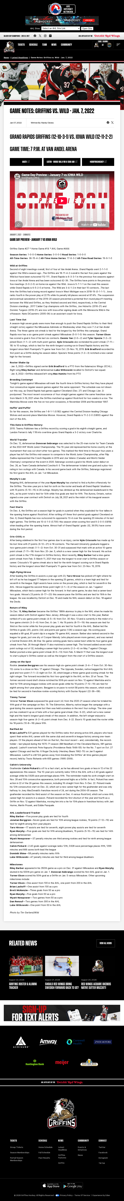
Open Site (87, 28)
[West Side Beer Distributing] (89, 1062)
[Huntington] (35, 1062)
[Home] (9, 47)
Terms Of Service (82, 1195)
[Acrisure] (21, 1042)
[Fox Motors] (103, 1042)
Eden (108, 1195)
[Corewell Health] (76, 1042)
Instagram (103, 1158)
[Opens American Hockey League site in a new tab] (62, 9)
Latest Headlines (19, 58)
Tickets (21, 44)
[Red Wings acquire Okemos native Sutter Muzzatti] (98, 966)
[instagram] (45, 36)
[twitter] (40, 36)
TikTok (102, 1163)
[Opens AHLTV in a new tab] (62, 20)
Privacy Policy (66, 1195)
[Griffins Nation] (62, 1013)
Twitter (102, 1147)
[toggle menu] (118, 45)
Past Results (44, 1158)
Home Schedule (45, 1147)
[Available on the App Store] (51, 1185)
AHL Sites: (35, 28)
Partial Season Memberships (16, 1159)
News (53, 44)
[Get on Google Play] (73, 1185)
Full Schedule (44, 1153)
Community (66, 44)
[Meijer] (62, 1062)
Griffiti (61, 1163)
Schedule (33, 44)
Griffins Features (62, 1156)
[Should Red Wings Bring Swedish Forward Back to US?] (62, 966)
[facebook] (35, 36)
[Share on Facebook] (108, 123)
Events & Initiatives (82, 1148)
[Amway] (48, 1042)
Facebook (103, 1153)
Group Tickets (16, 1147)
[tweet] (112, 123)
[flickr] (50, 36)
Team (44, 44)
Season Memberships (19, 1153)
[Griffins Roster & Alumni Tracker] (26, 966)
